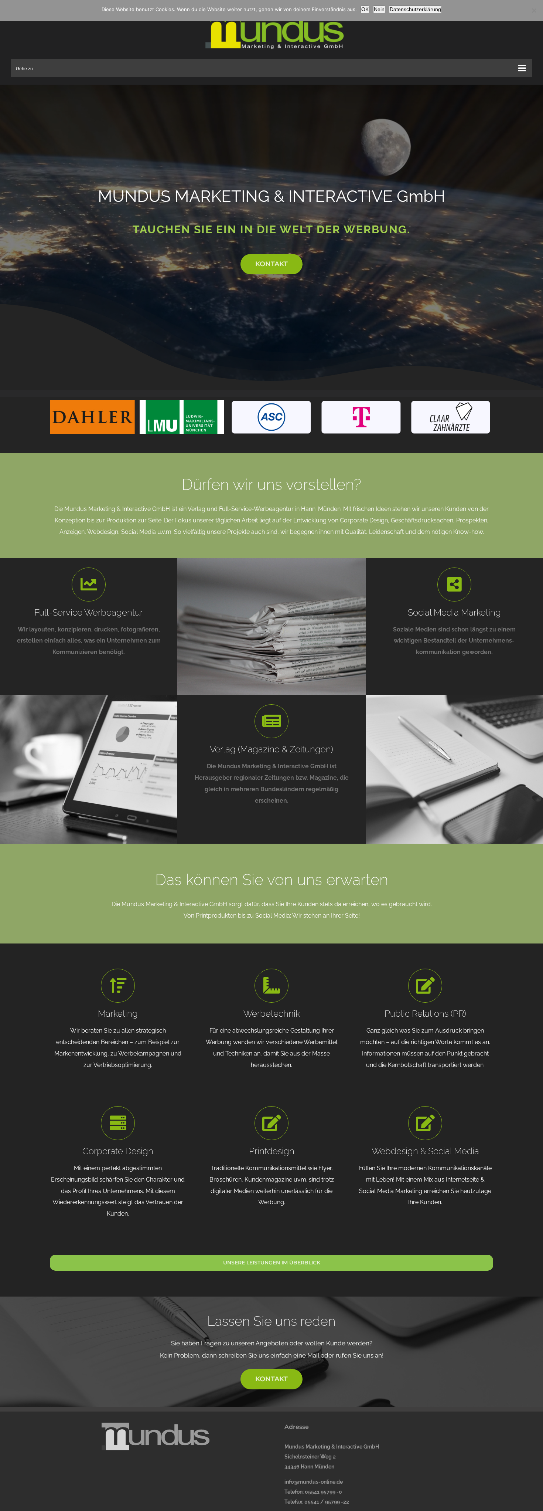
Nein (379, 9)
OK (365, 9)
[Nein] (533, 10)
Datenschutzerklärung (415, 9)
